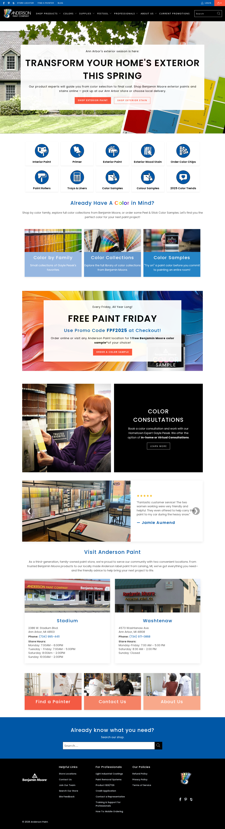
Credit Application (106, 790)
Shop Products (47, 13)
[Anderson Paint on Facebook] (3, 3)
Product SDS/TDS (105, 785)
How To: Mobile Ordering (109, 811)
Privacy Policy (139, 779)
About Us (148, 13)
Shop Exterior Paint (93, 100)
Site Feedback (67, 796)
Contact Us (65, 779)
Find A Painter (46, 3)
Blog (60, 3)
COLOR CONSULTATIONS (158, 415)
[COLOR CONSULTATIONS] (66, 428)
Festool (103, 13)
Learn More (158, 446)
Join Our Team (67, 785)
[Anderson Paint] (17, 14)
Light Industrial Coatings (109, 773)
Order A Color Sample (112, 352)
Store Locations (67, 773)
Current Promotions (174, 13)
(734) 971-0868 (139, 636)
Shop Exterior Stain (132, 100)
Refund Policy (139, 773)
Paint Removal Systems (109, 779)
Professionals (125, 13)
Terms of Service (141, 785)
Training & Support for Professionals (108, 804)
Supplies (85, 13)
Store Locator (25, 3)
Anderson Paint (39, 821)
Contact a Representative (110, 796)
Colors (68, 13)
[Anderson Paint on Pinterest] (8, 3)
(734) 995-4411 (49, 636)
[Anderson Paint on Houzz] (13, 3)
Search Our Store (68, 790)
